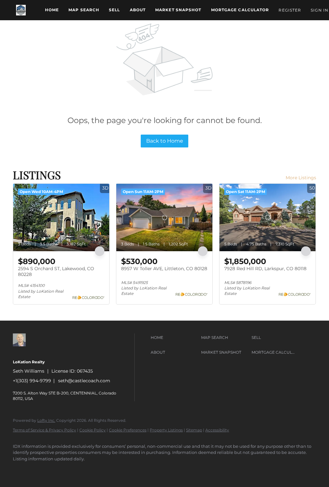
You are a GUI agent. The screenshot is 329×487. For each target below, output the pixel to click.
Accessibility (217, 430)
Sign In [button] (319, 10)
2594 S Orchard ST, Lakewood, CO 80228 (56, 271)
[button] (21, 10)
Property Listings (166, 430)
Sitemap (194, 430)
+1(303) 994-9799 (32, 381)
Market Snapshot (178, 9)
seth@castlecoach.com (84, 381)
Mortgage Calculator (240, 9)
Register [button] (290, 10)
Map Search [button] (83, 9)
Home (52, 9)
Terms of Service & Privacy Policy (44, 430)
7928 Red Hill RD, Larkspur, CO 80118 (265, 268)
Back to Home (164, 141)
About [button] (138, 9)
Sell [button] (114, 9)
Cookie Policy (92, 430)
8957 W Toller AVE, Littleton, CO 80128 (164, 268)
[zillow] (20, 469)
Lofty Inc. (46, 420)
